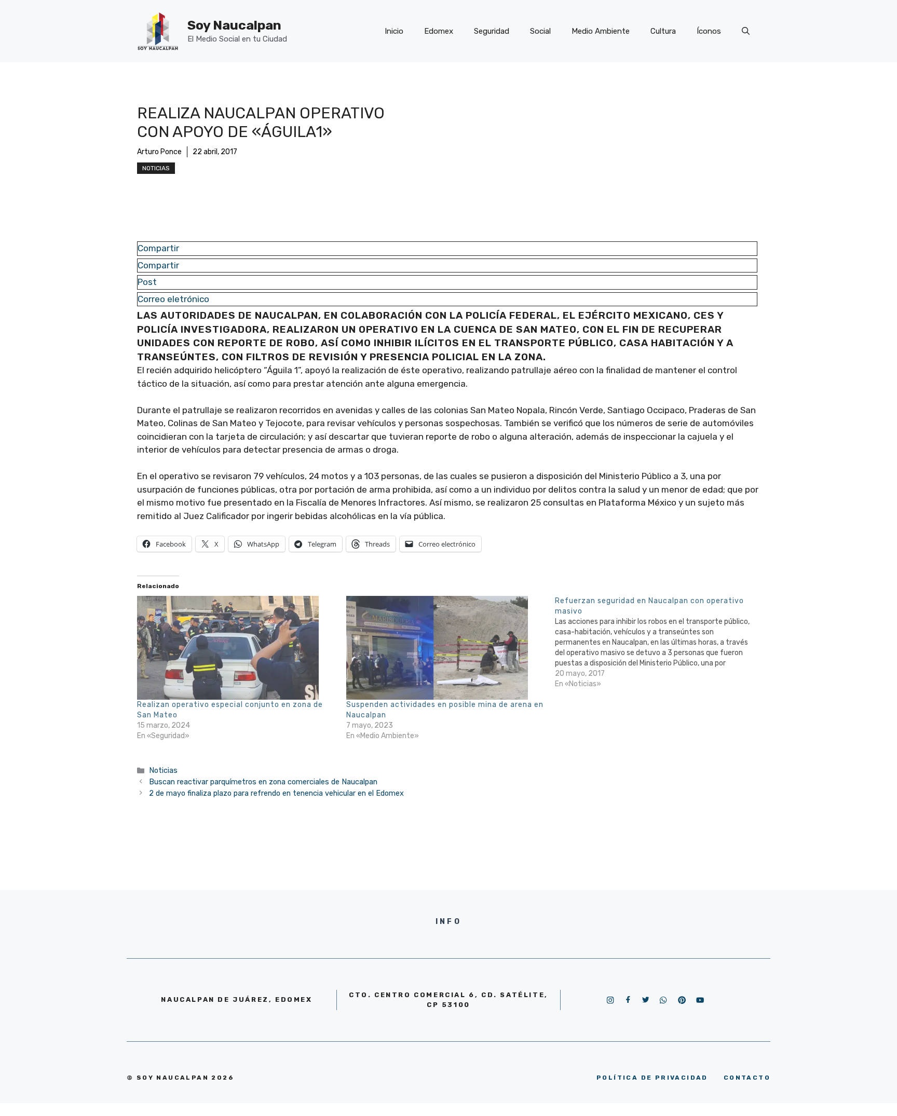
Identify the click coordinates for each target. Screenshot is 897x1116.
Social (540, 31)
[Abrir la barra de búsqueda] (745, 31)
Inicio (394, 31)
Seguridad (491, 31)
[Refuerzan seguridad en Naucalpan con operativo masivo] (659, 642)
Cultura (663, 31)
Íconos (709, 31)
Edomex (438, 31)
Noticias (156, 168)
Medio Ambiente (601, 31)
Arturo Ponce (159, 151)
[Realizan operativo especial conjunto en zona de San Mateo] (236, 648)
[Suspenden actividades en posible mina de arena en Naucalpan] (445, 648)
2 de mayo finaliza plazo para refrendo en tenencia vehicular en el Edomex (276, 793)
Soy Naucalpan (234, 25)
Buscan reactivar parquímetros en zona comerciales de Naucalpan (263, 781)
